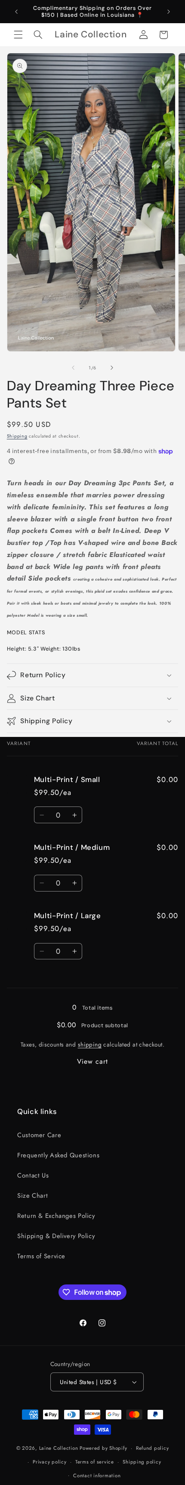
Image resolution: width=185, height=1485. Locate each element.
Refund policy (152, 1448)
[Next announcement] (168, 11)
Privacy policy (49, 1461)
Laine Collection (58, 1448)
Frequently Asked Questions (58, 1155)
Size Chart (32, 1195)
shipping (90, 1044)
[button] (18, 35)
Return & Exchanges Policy (56, 1215)
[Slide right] (111, 368)
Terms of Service (41, 1256)
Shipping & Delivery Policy (56, 1236)
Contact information (96, 1475)
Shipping (17, 436)
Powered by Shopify (103, 1448)
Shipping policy (142, 1461)
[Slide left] (73, 368)
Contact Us (33, 1175)
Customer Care (39, 1135)
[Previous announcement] (16, 11)
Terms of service (94, 1461)
